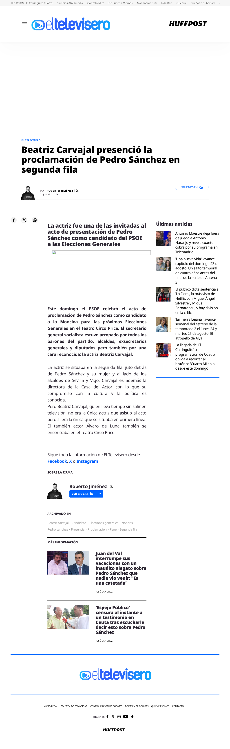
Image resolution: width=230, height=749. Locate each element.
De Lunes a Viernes (120, 3)
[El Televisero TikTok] (132, 717)
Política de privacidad (74, 706)
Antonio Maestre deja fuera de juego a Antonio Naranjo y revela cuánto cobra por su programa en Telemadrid (197, 242)
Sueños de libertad (203, 3)
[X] (77, 190)
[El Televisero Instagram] (119, 717)
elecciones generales (103, 523)
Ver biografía (82, 494)
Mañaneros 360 (147, 3)
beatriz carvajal (58, 523)
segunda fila (128, 529)
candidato (79, 523)
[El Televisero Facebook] (107, 717)
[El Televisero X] (113, 717)
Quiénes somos (160, 706)
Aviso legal (51, 706)
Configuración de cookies (106, 706)
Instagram (87, 461)
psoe (113, 529)
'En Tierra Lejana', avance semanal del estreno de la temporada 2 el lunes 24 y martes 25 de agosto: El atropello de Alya (196, 328)
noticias (127, 523)
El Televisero (31, 140)
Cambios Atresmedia (70, 3)
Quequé (182, 3)
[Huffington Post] (188, 24)
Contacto (178, 706)
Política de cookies (137, 706)
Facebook (57, 461)
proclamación (97, 529)
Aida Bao (167, 3)
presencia (77, 529)
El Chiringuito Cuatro (39, 3)
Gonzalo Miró (96, 3)
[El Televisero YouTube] (125, 717)
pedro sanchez (57, 529)
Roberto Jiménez (59, 190)
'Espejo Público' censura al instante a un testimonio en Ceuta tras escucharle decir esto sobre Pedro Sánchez (120, 619)
